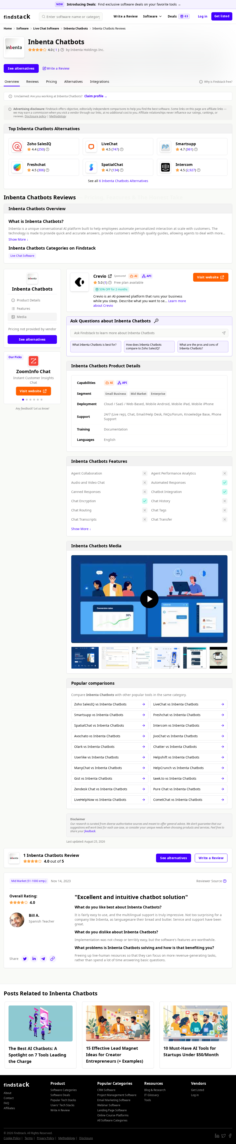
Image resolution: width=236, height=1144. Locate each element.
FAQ (6, 1103)
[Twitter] (25, 958)
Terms (29, 1138)
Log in (203, 16)
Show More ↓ (18, 239)
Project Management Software (116, 1095)
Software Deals (60, 1095)
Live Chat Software (22, 256)
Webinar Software (108, 1105)
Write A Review (60, 1110)
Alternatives (73, 81)
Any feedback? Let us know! (32, 408)
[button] (23, 400)
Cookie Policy (12, 1138)
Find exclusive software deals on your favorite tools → (139, 4)
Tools (147, 1100)
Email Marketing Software (113, 1100)
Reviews (32, 81)
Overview (12, 81)
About (7, 1093)
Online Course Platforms (113, 1115)
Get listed (221, 16)
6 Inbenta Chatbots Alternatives (123, 181)
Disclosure (86, 1138)
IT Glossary (151, 1095)
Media (22, 317)
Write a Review (126, 16)
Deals (178, 16)
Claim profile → (95, 96)
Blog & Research (154, 1090)
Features (23, 308)
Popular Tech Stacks (63, 1100)
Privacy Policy (45, 1138)
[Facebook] (230, 1135)
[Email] (43, 958)
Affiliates (9, 1108)
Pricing (51, 81)
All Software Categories (112, 1120)
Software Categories (63, 1090)
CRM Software (106, 1090)
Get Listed (197, 1090)
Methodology (57, 116)
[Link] (52, 958)
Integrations (99, 81)
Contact (9, 1098)
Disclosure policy (35, 116)
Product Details (28, 300)
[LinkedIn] (34, 958)
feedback (89, 831)
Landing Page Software (112, 1110)
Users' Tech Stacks (62, 1105)
